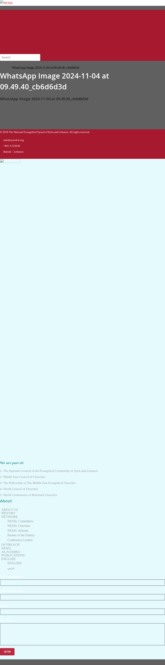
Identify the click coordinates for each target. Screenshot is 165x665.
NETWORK (39, 18)
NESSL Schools (66, 25)
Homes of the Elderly (91, 25)
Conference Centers (118, 25)
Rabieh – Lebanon (13, 151)
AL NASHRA (36, 32)
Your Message (7, 620)
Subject (4, 605)
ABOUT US (8, 18)
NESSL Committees (19, 25)
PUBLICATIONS (57, 32)
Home (4, 67)
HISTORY (24, 18)
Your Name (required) (11, 576)
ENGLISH (76, 32)
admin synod (9, 116)
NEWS (22, 32)
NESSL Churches (44, 25)
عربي (24, 38)
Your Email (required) (11, 591)
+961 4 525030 (11, 145)
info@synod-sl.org (13, 140)
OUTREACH (8, 32)
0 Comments (9, 122)
